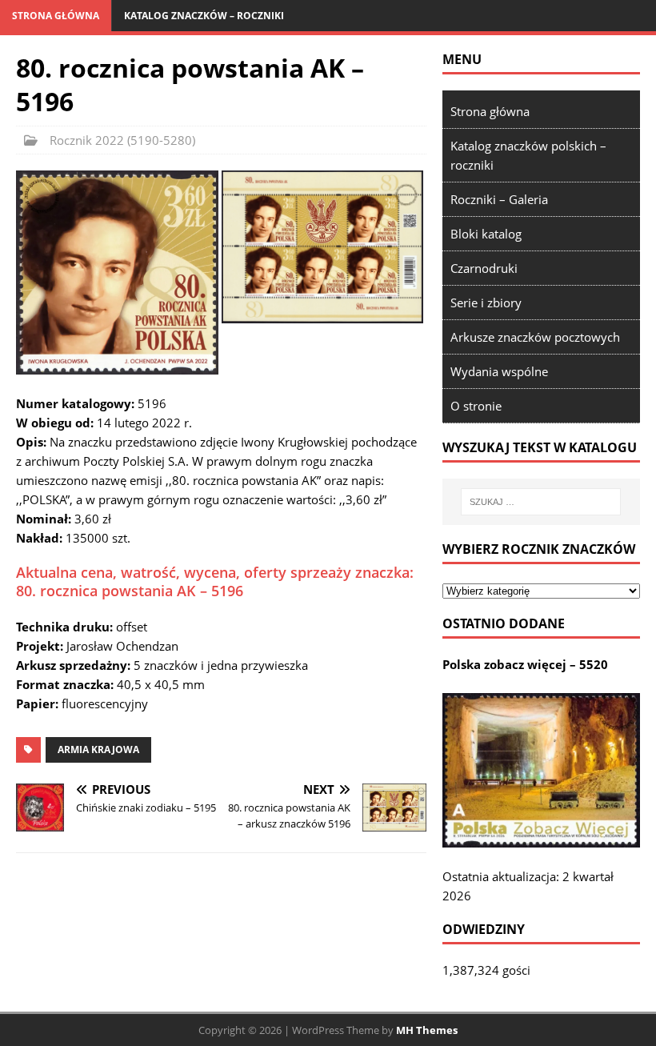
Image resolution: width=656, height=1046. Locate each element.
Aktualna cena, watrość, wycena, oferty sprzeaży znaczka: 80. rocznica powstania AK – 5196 (215, 581)
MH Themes (427, 1030)
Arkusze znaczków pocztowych (535, 337)
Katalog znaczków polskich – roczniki (528, 155)
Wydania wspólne (499, 371)
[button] (117, 272)
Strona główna (55, 15)
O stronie (476, 406)
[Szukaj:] (541, 501)
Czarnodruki (484, 268)
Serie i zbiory (486, 303)
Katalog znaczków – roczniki (204, 15)
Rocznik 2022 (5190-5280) (122, 140)
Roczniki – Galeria (499, 199)
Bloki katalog (486, 234)
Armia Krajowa (98, 749)
